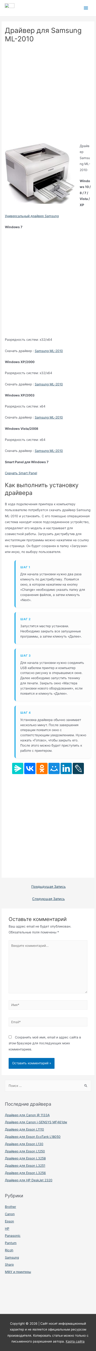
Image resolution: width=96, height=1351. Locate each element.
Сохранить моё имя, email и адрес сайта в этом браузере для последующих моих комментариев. (45, 1043)
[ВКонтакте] (29, 768)
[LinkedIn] (66, 768)
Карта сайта (75, 1341)
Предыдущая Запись (48, 887)
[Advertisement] (48, 94)
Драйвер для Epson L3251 (25, 1165)
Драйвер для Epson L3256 (25, 1173)
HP (7, 1228)
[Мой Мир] (54, 768)
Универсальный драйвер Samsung (32, 216)
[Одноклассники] (42, 768)
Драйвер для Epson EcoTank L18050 (33, 1137)
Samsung (12, 1257)
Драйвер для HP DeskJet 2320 (28, 1180)
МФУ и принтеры (18, 1272)
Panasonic (13, 1235)
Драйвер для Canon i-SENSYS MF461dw (36, 1122)
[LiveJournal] (78, 768)
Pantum (11, 1243)
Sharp (9, 1264)
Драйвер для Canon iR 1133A (27, 1115)
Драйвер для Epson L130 (24, 1144)
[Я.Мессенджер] (17, 768)
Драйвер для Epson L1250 (25, 1151)
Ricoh (9, 1250)
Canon (10, 1214)
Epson (9, 1221)
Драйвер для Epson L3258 (25, 1158)
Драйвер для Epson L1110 (24, 1129)
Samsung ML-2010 (49, 351)
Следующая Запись (48, 899)
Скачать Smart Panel (21, 473)
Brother (10, 1207)
